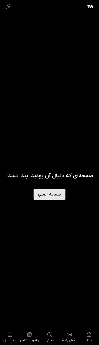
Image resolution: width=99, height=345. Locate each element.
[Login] (8, 6)
